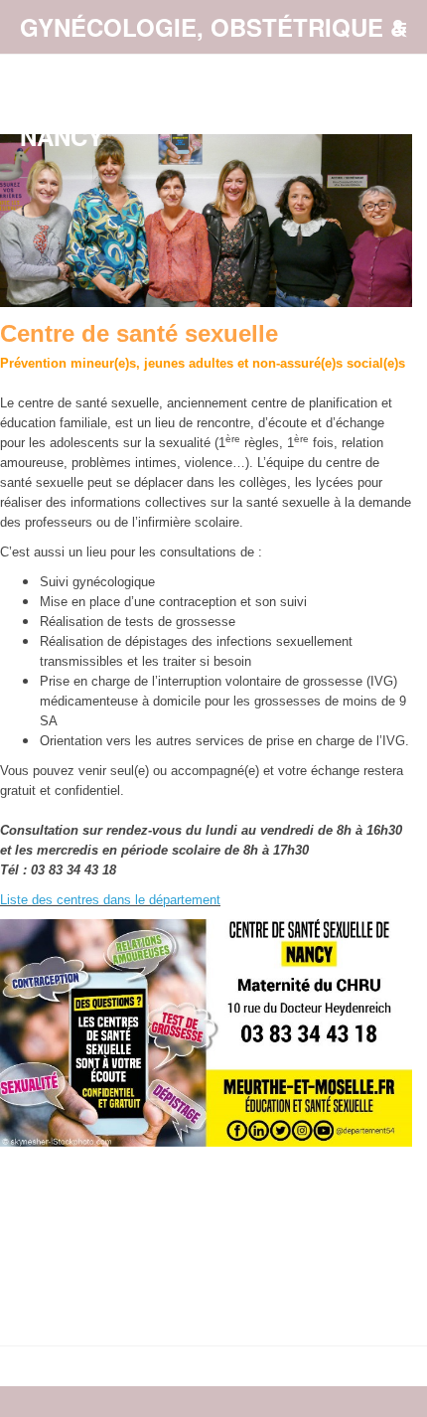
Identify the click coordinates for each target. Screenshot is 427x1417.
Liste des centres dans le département (110, 899)
